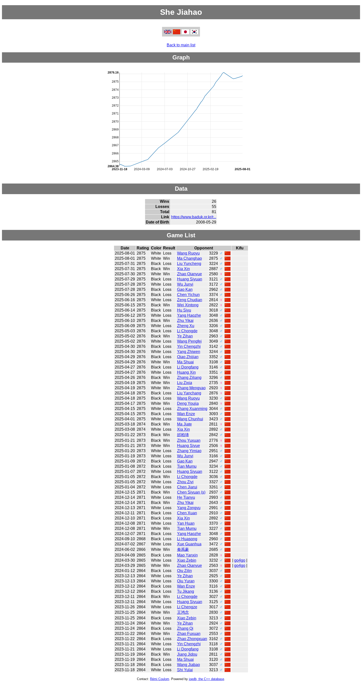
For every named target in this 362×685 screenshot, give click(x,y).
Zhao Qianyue (189, 274)
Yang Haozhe (189, 315)
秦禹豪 (183, 549)
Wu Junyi (185, 284)
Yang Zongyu (188, 508)
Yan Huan (186, 523)
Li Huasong (187, 539)
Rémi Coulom (159, 679)
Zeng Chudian (189, 300)
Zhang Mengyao (191, 388)
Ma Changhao (189, 258)
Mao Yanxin (187, 555)
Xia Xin (183, 269)
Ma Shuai (185, 362)
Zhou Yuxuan (188, 440)
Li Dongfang (187, 367)
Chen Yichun (188, 295)
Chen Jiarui (187, 487)
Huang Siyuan (189, 279)
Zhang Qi (185, 628)
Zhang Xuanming (192, 409)
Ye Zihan (185, 336)
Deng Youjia (188, 403)
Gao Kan (185, 289)
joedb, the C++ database (206, 679)
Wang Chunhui (190, 419)
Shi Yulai (185, 670)
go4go (239, 560)
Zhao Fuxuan (188, 633)
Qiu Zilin (184, 571)
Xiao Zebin (186, 560)
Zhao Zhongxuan (192, 639)
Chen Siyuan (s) (191, 492)
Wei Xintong (187, 305)
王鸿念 (183, 612)
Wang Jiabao (188, 665)
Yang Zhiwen (188, 352)
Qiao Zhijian (187, 357)
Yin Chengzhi (189, 346)
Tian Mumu (187, 466)
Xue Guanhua (189, 544)
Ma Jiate (184, 424)
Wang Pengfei (189, 341)
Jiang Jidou (187, 654)
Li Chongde (187, 331)
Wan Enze (186, 414)
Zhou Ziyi (185, 482)
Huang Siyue (188, 446)
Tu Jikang (185, 591)
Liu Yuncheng (189, 263)
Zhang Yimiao (189, 451)
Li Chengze (187, 607)
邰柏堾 (183, 435)
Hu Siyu (184, 310)
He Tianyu (186, 497)
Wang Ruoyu (188, 253)
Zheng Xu (185, 326)
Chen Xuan (187, 513)
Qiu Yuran (186, 581)
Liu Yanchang (189, 393)
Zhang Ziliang (189, 377)
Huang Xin (186, 372)
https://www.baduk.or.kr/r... (193, 217)
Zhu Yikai (185, 320)
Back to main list (181, 45)
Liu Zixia (184, 383)
